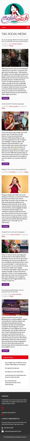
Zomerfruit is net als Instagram (13, 232)
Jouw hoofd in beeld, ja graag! (13, 104)
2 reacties (12, 172)
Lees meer (5, 98)
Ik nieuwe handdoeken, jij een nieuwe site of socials (13, 291)
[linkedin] (2, 407)
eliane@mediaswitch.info (13, 431)
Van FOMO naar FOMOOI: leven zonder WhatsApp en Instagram (15, 363)
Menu (3, 27)
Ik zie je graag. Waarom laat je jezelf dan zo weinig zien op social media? (15, 40)
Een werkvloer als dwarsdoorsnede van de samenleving (13, 382)
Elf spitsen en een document (14, 372)
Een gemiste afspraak (12, 368)
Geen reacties (17, 44)
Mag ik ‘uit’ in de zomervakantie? (14, 169)
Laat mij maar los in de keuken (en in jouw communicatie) (15, 376)
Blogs (11, 46)
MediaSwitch (12, 437)
